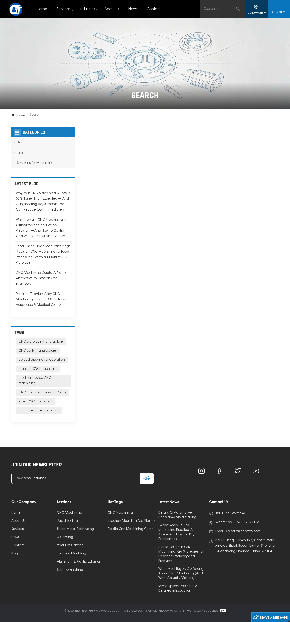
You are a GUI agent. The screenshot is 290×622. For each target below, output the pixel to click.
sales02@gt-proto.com (243, 531)
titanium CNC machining (38, 369)
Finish (21, 152)
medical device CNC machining (35, 381)
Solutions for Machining (35, 163)
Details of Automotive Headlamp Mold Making (177, 515)
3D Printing (65, 537)
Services (63, 9)
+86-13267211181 (247, 522)
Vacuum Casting (70, 545)
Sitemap (151, 610)
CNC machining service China (42, 392)
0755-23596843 (233, 513)
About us (111, 9)
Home (42, 9)
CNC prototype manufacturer (41, 341)
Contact (154, 9)
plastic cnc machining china (131, 529)
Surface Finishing (70, 570)
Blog (20, 142)
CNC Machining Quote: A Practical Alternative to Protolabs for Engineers (43, 279)
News (133, 9)
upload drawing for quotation (42, 360)
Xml (181, 610)
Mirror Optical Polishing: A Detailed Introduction (177, 589)
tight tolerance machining (39, 410)
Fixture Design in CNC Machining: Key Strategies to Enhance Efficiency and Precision (180, 554)
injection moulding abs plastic (131, 521)
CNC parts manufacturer (38, 351)
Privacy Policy (168, 610)
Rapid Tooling (67, 521)
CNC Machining (69, 512)
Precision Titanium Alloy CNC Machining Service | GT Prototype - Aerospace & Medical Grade (43, 300)
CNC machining (120, 512)
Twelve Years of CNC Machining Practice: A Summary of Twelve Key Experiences (176, 532)
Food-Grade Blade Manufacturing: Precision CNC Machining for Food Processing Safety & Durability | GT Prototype (43, 254)
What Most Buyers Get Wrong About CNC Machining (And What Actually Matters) (180, 574)
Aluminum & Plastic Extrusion (79, 561)
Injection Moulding (71, 553)
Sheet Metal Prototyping (75, 529)
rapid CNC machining (36, 401)
